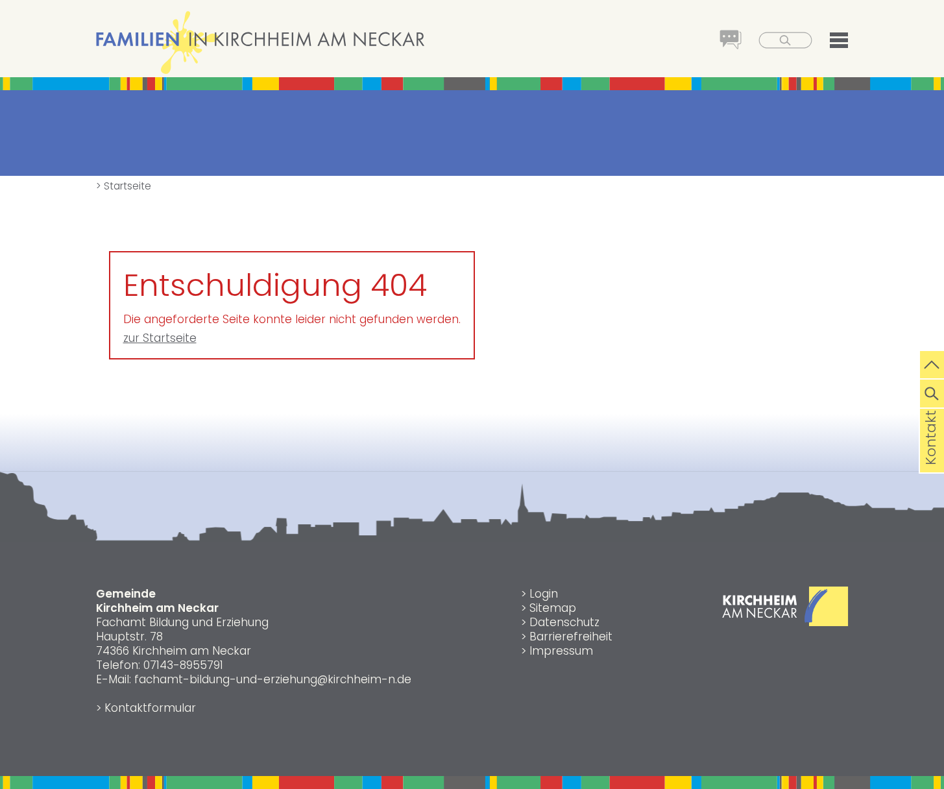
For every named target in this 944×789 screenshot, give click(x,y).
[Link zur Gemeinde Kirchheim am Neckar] (785, 622)
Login (543, 593)
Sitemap (552, 608)
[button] (831, 42)
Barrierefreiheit (570, 636)
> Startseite (123, 186)
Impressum (561, 651)
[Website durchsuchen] (932, 392)
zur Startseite (160, 338)
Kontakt (930, 458)
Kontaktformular (150, 708)
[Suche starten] (777, 42)
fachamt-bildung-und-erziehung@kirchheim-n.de (272, 679)
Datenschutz (564, 622)
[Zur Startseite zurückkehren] (260, 9)
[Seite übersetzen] (722, 42)
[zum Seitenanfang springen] (932, 363)
